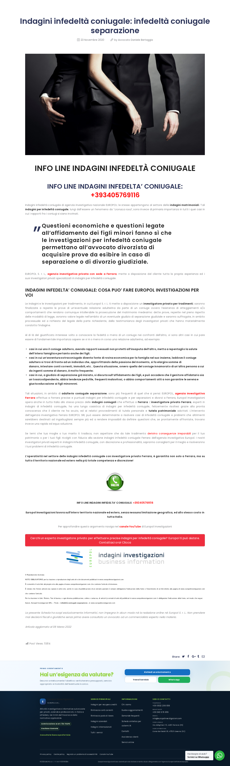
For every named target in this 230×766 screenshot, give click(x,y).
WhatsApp (174, 679)
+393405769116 (115, 195)
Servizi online (128, 742)
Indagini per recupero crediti (104, 704)
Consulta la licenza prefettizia (55, 735)
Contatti (125, 731)
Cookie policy (59, 754)
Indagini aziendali (99, 721)
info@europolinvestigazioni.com (167, 718)
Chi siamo (126, 704)
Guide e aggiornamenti (132, 710)
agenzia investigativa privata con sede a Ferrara (82, 274)
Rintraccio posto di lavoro (102, 716)
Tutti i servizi (97, 732)
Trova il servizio (141, 679)
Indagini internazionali (101, 727)
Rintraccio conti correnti (102, 710)
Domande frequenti (130, 716)
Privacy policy (45, 754)
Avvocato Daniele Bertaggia (135, 40)
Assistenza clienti (130, 737)
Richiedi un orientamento (157, 672)
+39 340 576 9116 (161, 712)
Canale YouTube (106, 754)
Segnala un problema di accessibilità (82, 754)
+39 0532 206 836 (161, 706)
